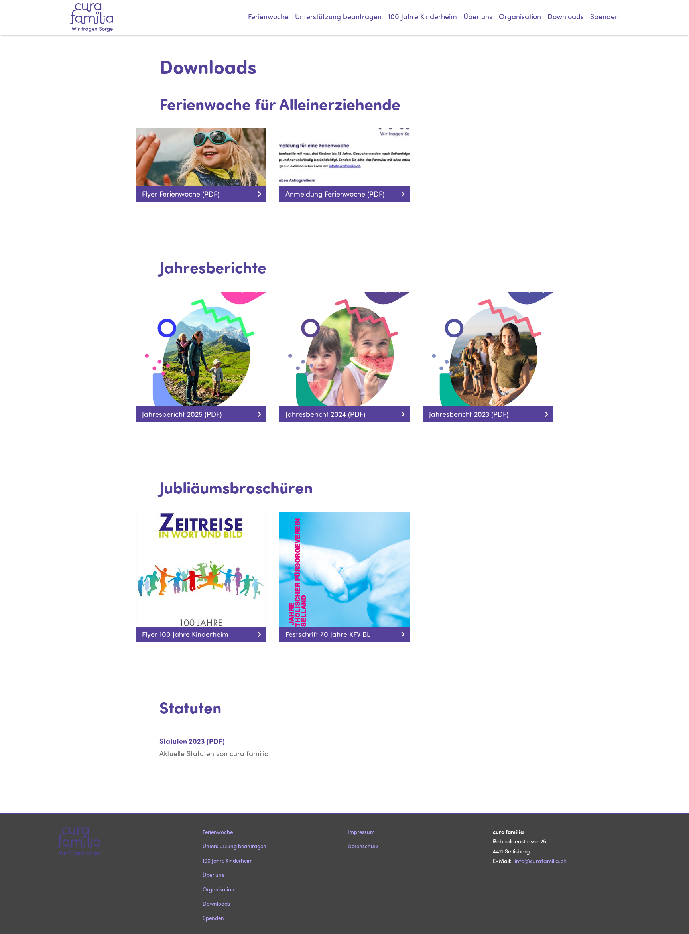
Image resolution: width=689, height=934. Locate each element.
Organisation (520, 16)
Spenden (604, 16)
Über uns (477, 16)
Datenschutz (363, 846)
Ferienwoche (268, 16)
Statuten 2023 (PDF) (192, 741)
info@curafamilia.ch (541, 860)
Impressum (361, 831)
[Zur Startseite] (102, 17)
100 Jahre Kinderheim (422, 16)
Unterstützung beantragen (338, 16)
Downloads (565, 16)
